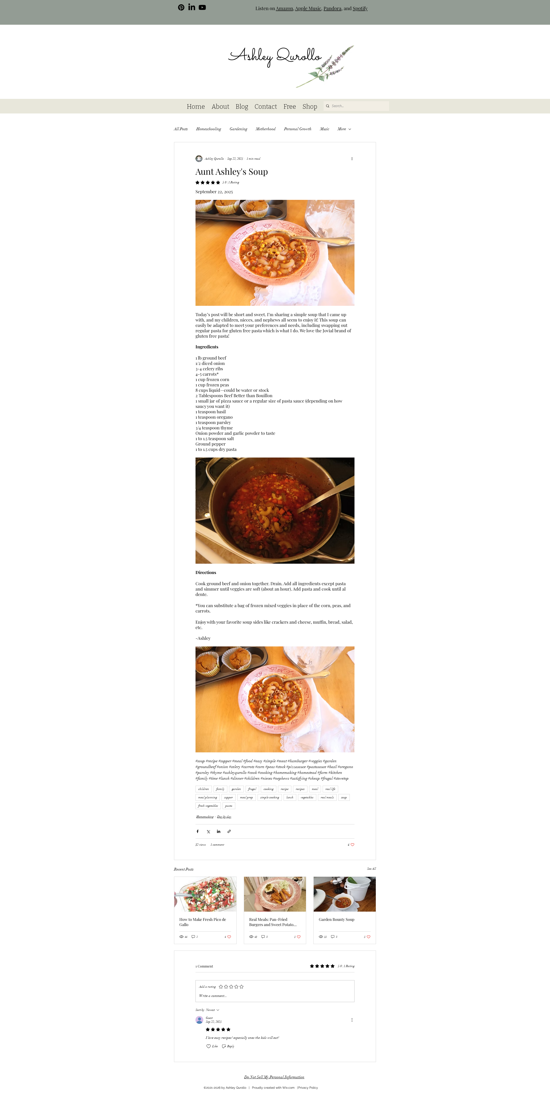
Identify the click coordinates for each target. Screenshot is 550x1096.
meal (315, 789)
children (203, 789)
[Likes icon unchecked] (208, 1046)
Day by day (224, 817)
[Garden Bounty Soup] (345, 894)
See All (371, 869)
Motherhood (266, 129)
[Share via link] (229, 831)
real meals (327, 797)
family (220, 789)
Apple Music (308, 8)
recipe (285, 789)
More (342, 129)
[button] (361, 45)
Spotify (360, 8)
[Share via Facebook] (198, 831)
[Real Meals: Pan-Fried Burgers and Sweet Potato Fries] (275, 894)
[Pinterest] (181, 7)
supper (228, 797)
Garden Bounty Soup (336, 919)
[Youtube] (202, 7)
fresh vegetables (208, 806)
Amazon (284, 8)
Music (324, 129)
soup (344, 797)
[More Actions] (351, 1020)
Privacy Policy (308, 1087)
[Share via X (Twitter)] (208, 831)
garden (236, 789)
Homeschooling (208, 129)
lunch (289, 797)
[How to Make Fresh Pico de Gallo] (205, 894)
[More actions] (351, 158)
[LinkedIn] (192, 7)
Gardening (238, 129)
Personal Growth (298, 129)
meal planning (207, 797)
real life (330, 789)
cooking (268, 789)
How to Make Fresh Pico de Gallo (202, 922)
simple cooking (269, 797)
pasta (228, 806)
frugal (252, 789)
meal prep (246, 797)
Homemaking (205, 817)
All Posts (181, 129)
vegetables (307, 797)
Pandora (332, 8)
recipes (300, 789)
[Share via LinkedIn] (219, 831)
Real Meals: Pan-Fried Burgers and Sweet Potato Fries (271, 922)
